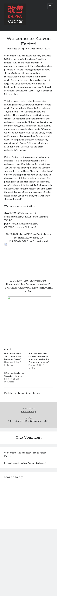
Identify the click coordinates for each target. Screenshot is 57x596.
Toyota (36, 392)
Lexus (21, 392)
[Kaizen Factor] (15, 24)
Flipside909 (27, 48)
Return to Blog (28, 411)
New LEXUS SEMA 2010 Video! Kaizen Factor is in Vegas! (13, 356)
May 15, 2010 (43, 48)
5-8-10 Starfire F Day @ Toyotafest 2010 (28, 421)
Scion (28, 392)
